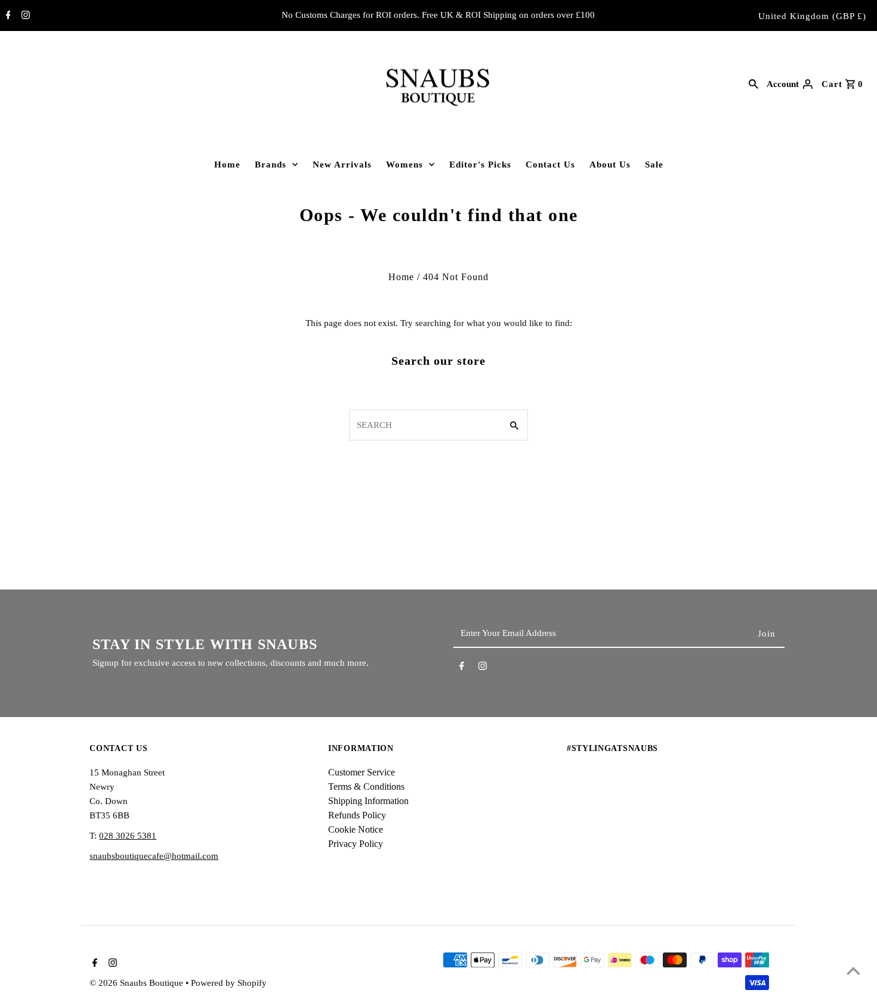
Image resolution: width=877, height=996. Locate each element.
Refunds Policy (357, 815)
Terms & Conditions (366, 786)
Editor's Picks (480, 164)
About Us (610, 164)
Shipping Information (368, 801)
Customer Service (361, 772)
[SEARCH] (753, 83)
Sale (654, 164)
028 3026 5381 (127, 835)
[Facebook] (7, 16)
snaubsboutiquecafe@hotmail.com (153, 856)
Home (227, 164)
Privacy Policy (355, 844)
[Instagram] (24, 16)
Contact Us (550, 164)
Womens (404, 164)
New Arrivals (342, 164)
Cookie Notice (355, 829)
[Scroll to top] (853, 972)
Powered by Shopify (229, 983)
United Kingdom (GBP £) (812, 16)
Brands (270, 164)
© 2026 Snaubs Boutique (137, 983)
